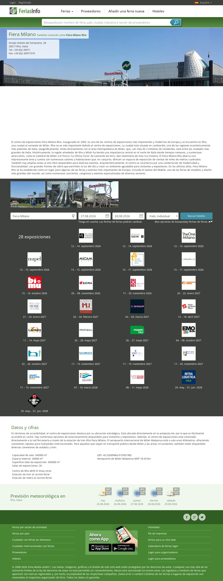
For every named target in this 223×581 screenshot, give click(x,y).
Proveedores (91, 11)
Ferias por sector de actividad (29, 527)
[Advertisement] (111, 112)
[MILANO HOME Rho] (34, 306)
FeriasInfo (27, 10)
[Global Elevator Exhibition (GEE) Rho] (137, 353)
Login (13, 2)
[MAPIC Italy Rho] (137, 329)
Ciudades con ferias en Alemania (31, 539)
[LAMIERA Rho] (34, 329)
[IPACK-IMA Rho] (34, 400)
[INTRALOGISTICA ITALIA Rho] (189, 376)
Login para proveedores (162, 558)
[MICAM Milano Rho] (86, 259)
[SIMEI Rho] (137, 282)
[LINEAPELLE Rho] (189, 259)
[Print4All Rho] (86, 329)
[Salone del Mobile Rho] (189, 306)
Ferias (66, 11)
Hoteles (158, 11)
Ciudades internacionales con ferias (33, 546)
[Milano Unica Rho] (86, 306)
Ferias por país (20, 533)
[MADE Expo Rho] (189, 353)
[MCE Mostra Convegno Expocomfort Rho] (86, 376)
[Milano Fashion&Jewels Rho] (86, 235)
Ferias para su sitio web (162, 539)
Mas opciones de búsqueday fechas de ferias (181, 221)
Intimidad (153, 527)
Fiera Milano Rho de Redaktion (24, 186)
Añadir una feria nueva (126, 11)
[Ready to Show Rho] (137, 235)
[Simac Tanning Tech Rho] (137, 259)
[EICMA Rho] (86, 282)
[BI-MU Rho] (34, 282)
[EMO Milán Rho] (189, 329)
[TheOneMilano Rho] (189, 235)
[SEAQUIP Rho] (137, 306)
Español (205, 2)
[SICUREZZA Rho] (86, 353)
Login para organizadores (163, 552)
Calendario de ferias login (163, 546)
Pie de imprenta (157, 533)
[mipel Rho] (34, 259)
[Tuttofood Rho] (137, 376)
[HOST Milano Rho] (34, 353)
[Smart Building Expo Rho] (34, 376)
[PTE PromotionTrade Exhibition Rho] (189, 282)
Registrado (24, 2)
